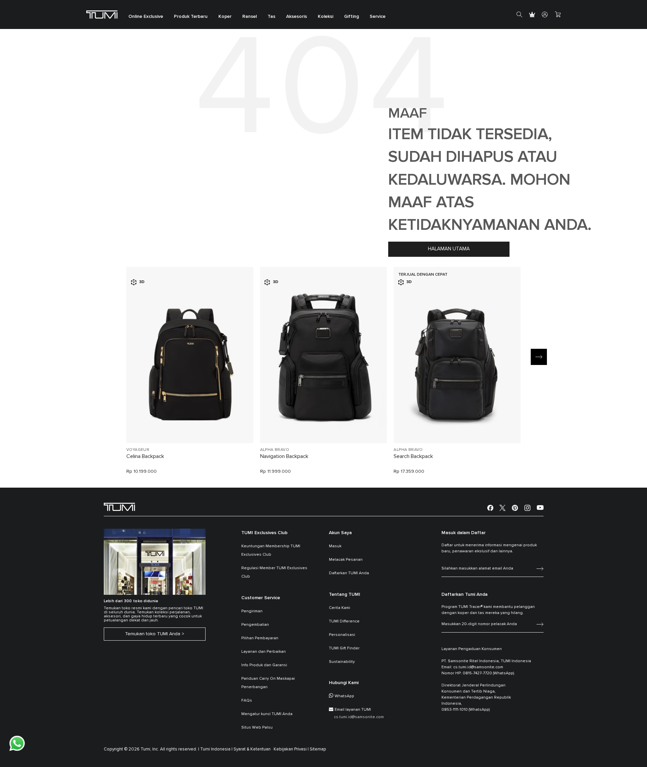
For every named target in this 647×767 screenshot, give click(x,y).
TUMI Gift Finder (344, 648)
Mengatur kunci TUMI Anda (266, 714)
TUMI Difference (344, 621)
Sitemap (318, 749)
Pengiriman (252, 611)
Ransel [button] (249, 16)
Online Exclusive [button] (145, 16)
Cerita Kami (339, 608)
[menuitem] (145, 15)
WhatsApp (344, 696)
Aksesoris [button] (296, 16)
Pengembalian (255, 625)
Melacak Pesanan (346, 560)
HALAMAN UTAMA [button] (449, 248)
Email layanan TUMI (353, 710)
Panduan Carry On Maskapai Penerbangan (268, 683)
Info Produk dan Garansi (264, 665)
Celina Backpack (145, 456)
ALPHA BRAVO (274, 450)
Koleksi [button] (325, 16)
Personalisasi (342, 635)
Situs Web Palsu (257, 728)
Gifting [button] (351, 16)
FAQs (246, 701)
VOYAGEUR (137, 450)
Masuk (335, 546)
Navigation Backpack (284, 456)
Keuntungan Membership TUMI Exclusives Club (270, 550)
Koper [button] (225, 16)
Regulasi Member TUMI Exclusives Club (274, 572)
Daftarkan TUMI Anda (349, 573)
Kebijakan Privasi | (291, 749)
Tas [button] (271, 16)
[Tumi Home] (102, 14)
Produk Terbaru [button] (191, 16)
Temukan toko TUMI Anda (152, 634)
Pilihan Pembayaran (259, 638)
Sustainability (342, 662)
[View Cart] (558, 14)
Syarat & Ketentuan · (253, 749)
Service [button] (378, 16)
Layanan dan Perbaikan (263, 652)
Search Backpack (413, 456)
